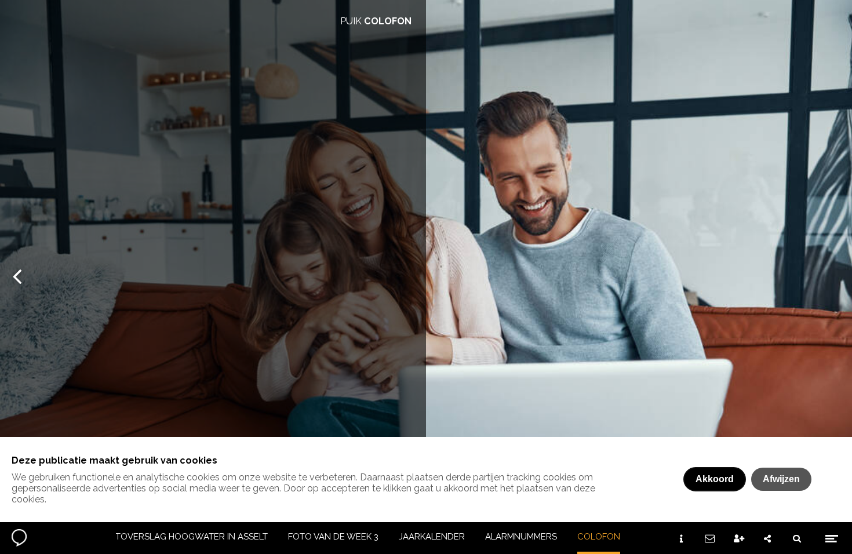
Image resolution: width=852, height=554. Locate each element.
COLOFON (598, 536)
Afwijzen (781, 479)
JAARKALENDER (432, 536)
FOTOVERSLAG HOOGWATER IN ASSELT (186, 536)
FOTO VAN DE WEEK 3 (333, 536)
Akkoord (715, 479)
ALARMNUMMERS (521, 536)
